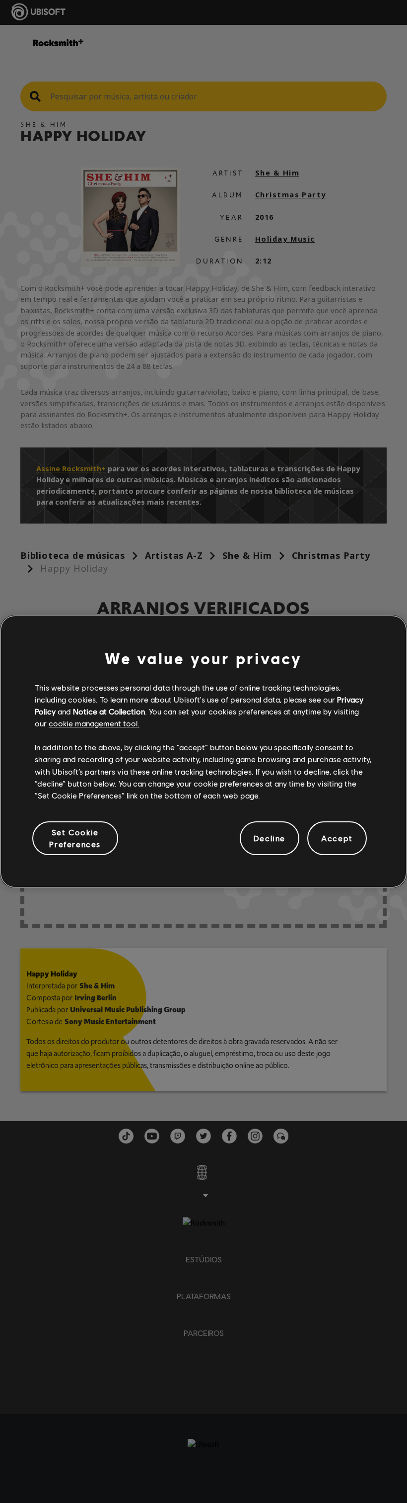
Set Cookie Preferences (75, 838)
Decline (269, 838)
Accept (337, 838)
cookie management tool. (94, 723)
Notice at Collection (109, 711)
